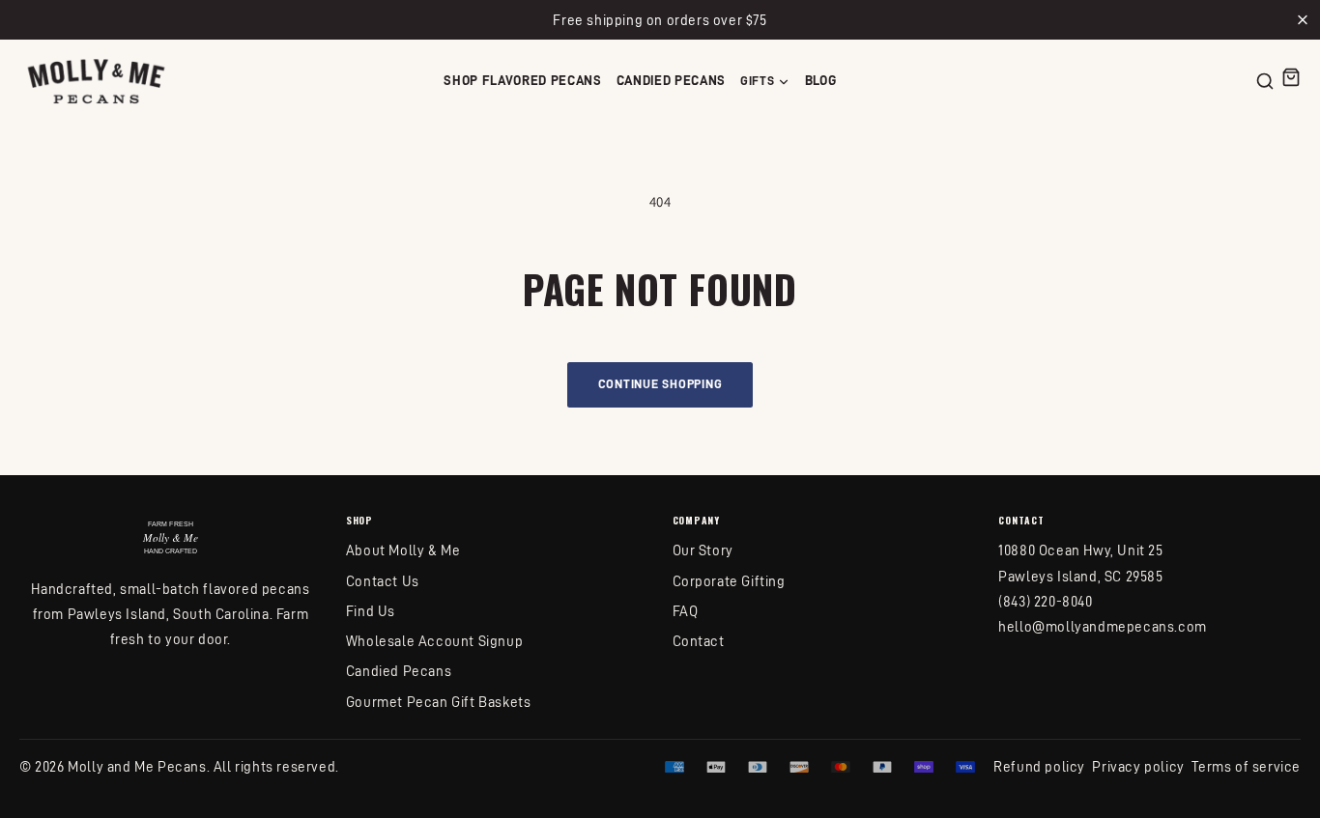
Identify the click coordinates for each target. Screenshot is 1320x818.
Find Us (370, 611)
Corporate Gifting (729, 581)
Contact (699, 641)
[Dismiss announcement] (1303, 20)
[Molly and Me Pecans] (96, 81)
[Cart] (1291, 77)
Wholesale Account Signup (434, 641)
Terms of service (1246, 766)
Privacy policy (1138, 766)
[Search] (1265, 81)
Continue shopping (660, 383)
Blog (821, 80)
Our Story (703, 550)
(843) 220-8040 (1045, 601)
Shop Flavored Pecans (523, 80)
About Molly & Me (403, 550)
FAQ (686, 611)
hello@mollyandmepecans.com (1102, 626)
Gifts (757, 81)
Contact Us (382, 581)
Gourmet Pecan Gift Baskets (438, 701)
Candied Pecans (671, 80)
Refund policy (1039, 766)
